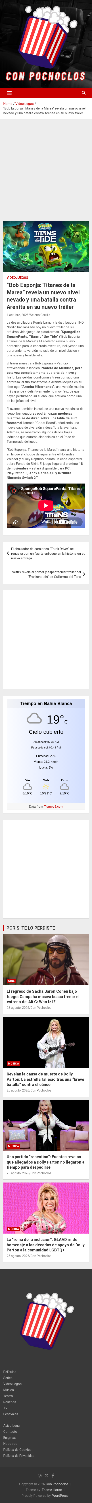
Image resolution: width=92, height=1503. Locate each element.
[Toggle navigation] (9, 93)
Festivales (10, 1414)
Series (8, 1378)
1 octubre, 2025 (18, 315)
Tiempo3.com (53, 806)
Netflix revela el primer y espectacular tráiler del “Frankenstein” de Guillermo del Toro (46, 574)
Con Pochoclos (41, 1007)
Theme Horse (52, 1490)
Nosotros (10, 1444)
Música (13, 1063)
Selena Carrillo (40, 315)
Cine (11, 980)
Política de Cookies (17, 1450)
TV (5, 1408)
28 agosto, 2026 (18, 1007)
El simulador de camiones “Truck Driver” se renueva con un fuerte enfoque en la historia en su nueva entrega (48, 553)
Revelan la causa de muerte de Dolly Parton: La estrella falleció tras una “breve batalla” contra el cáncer (45, 1079)
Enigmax (9, 1438)
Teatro (8, 1396)
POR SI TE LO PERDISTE (30, 928)
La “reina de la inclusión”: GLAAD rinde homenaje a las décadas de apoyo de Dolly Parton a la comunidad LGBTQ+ (46, 1244)
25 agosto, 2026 (18, 1090)
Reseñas (9, 1402)
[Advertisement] (46, 173)
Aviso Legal (11, 1426)
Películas (9, 1372)
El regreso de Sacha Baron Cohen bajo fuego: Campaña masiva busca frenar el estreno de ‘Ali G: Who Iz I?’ (43, 996)
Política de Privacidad (18, 1456)
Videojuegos (17, 277)
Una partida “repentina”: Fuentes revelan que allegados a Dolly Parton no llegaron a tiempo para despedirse (45, 1162)
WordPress (60, 1496)
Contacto (10, 1432)
